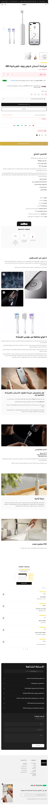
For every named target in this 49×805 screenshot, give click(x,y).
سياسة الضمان (24, 768)
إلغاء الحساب (24, 770)
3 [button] (23, 649)
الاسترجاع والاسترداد (25, 764)
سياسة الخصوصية (34, 771)
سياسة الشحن (24, 766)
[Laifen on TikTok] (2, 799)
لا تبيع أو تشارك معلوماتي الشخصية (33, 774)
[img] (43, 591)
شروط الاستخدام (34, 768)
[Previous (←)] (44, 28)
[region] (24, 29)
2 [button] (25, 649)
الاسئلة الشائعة (24, 772)
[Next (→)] (3, 28)
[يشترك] (23, 795)
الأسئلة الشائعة (33, 671)
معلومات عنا (33, 763)
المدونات (34, 765)
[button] (44, 62)
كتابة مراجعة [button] (24, 583)
